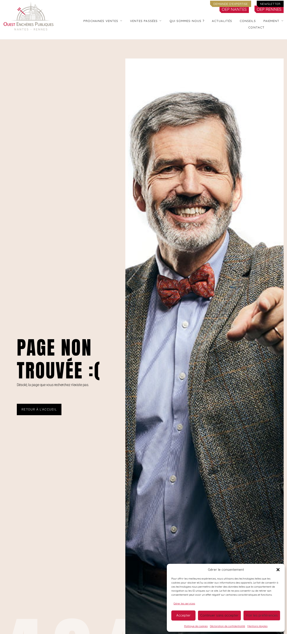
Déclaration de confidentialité (227, 626)
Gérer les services (184, 603)
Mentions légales (257, 626)
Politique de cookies (196, 626)
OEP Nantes (234, 9)
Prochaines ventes (100, 21)
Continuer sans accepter (219, 615)
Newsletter (270, 4)
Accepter (183, 615)
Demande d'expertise (230, 4)
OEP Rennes (269, 9)
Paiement (271, 21)
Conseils (248, 21)
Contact (256, 27)
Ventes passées (144, 21)
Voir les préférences (262, 615)
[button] (278, 569)
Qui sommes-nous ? (187, 21)
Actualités (222, 21)
